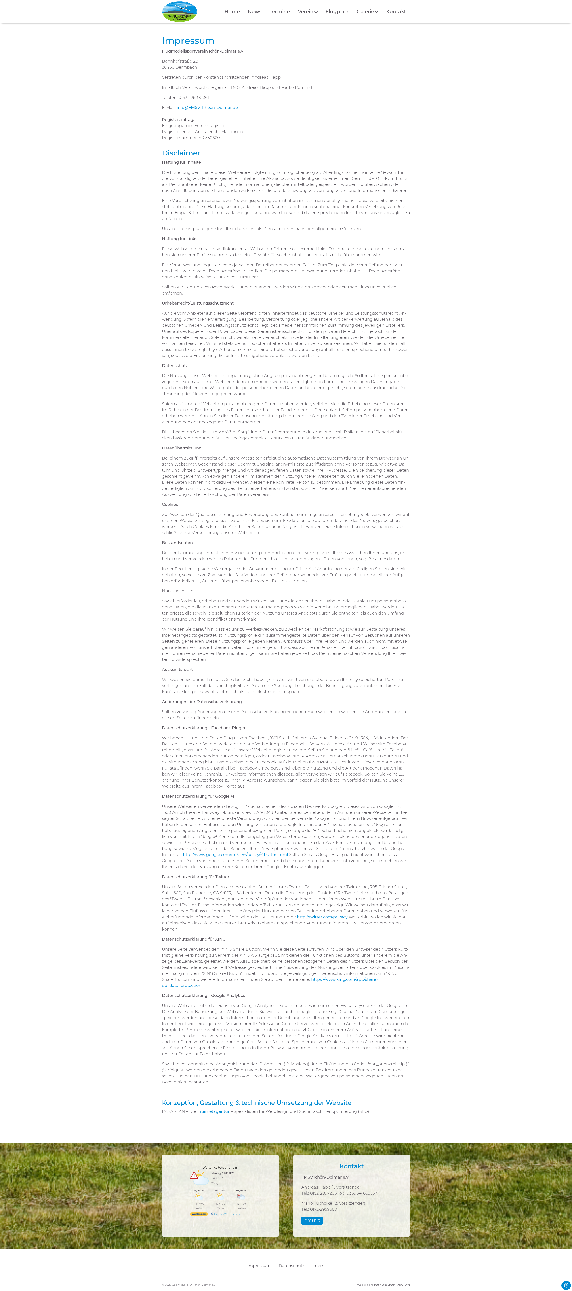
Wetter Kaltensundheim (220, 1167)
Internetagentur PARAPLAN (391, 1284)
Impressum (259, 1265)
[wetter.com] (199, 1215)
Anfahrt (312, 1220)
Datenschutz (291, 1265)
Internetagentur (213, 1111)
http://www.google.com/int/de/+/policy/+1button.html (235, 854)
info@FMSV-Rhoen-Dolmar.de (207, 107)
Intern (318, 1265)
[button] (308, 12)
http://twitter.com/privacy (322, 917)
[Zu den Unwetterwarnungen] (200, 1187)
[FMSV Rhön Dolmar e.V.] (179, 11)
